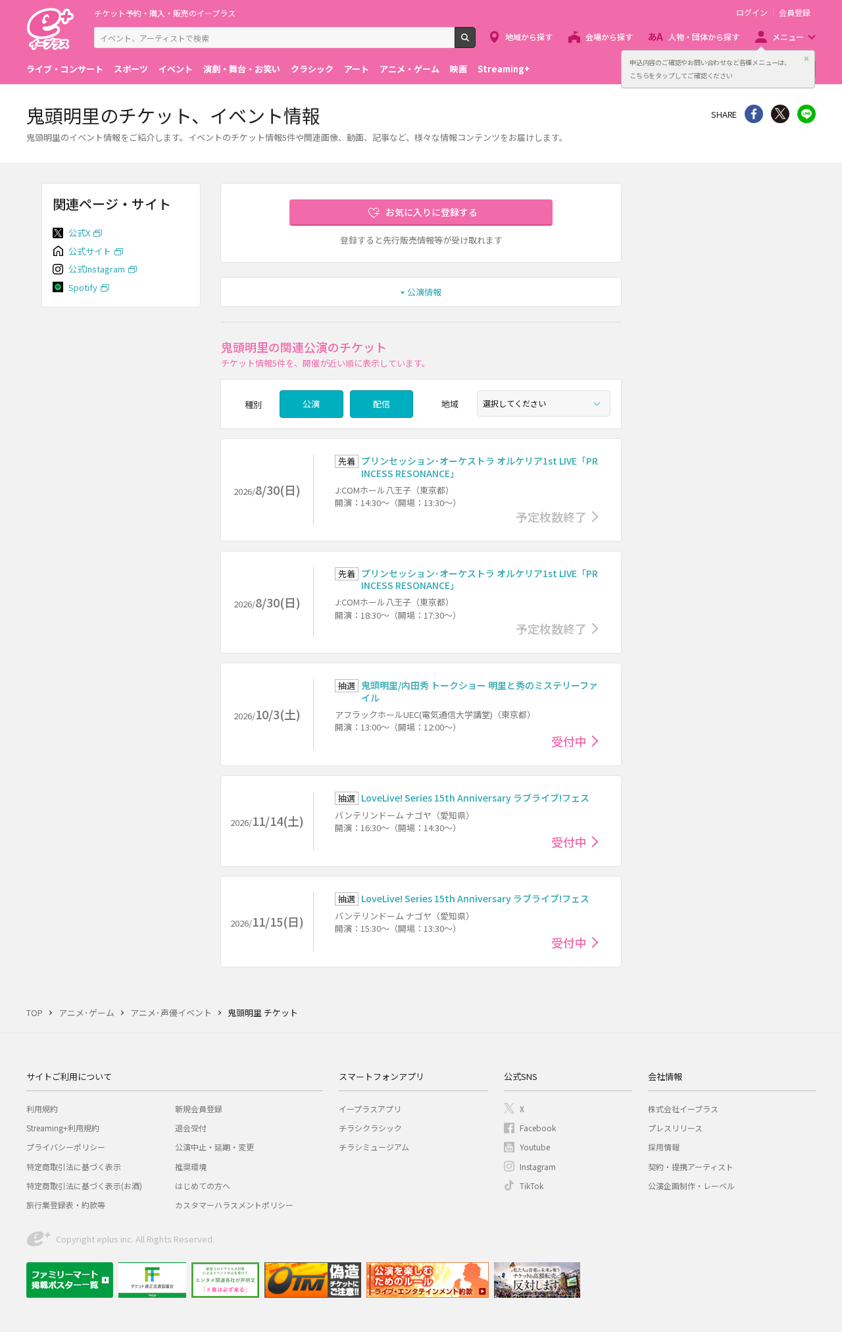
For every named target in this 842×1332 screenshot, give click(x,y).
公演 (311, 403)
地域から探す (529, 36)
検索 (475, 43)
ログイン (752, 12)
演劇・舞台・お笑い (241, 69)
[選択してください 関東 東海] (543, 403)
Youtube (535, 1146)
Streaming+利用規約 (62, 1127)
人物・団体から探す (703, 36)
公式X (79, 232)
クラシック (312, 69)
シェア (754, 114)
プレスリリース (675, 1127)
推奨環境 (191, 1166)
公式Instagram (96, 269)
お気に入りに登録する (431, 211)
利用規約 (42, 1108)
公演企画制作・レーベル (691, 1185)
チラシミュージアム (374, 1146)
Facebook (538, 1127)
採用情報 (664, 1146)
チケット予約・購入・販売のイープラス (164, 12)
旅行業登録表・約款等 (65, 1204)
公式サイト (89, 251)
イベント (176, 69)
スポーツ (131, 69)
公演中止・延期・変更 (214, 1146)
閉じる (806, 58)
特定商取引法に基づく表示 (73, 1166)
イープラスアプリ (370, 1108)
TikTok (531, 1185)
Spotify (82, 287)
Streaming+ (504, 69)
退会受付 (191, 1127)
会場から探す (609, 36)
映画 (458, 69)
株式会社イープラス (683, 1108)
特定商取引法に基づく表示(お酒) (84, 1185)
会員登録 (794, 12)
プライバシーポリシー (65, 1146)
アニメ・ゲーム (409, 69)
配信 (381, 403)
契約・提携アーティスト (690, 1166)
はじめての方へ (202, 1185)
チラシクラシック (370, 1127)
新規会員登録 (198, 1108)
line (806, 114)
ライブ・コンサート (64, 69)
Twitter (780, 114)
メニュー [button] (788, 36)
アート (356, 69)
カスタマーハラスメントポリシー (234, 1204)
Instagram (538, 1166)
